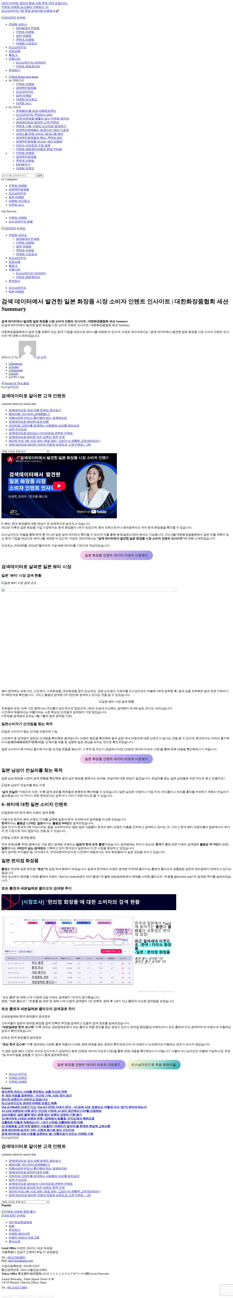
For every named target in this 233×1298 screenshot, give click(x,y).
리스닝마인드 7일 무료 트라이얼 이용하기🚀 (30, 10)
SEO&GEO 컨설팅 (28, 28)
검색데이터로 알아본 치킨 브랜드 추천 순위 (37, 437)
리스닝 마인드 (18, 1074)
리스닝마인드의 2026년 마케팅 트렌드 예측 (29, 1103)
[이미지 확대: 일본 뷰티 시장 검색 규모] (227, 586)
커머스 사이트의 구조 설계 (33, 145)
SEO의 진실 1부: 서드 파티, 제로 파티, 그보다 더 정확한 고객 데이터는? (54, 440)
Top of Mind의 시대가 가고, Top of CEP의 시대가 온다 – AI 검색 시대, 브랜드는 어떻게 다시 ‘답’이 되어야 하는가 (74, 1107)
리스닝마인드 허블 (21, 221)
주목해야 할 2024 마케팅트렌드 (36, 110)
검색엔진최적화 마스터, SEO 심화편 (39, 141)
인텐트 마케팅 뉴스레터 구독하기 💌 (25, 7)
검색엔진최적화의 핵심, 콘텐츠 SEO (39, 137)
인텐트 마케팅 (25, 32)
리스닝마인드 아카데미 (31, 62)
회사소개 (14, 1241)
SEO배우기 (23, 164)
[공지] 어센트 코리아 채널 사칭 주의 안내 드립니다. (34, 3)
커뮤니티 (14, 58)
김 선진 (41, 357)
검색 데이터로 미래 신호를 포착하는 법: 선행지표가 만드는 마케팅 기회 (47, 1133)
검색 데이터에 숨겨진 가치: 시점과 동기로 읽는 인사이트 (37, 1130)
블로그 (13, 55)
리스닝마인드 (17, 47)
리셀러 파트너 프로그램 (24, 1237)
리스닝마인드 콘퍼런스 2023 (34, 114)
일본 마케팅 (23, 35)
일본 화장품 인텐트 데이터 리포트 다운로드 (116, 555)
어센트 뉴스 (23, 103)
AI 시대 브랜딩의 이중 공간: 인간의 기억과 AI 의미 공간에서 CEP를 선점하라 (51, 1110)
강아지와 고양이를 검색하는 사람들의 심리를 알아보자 (44, 425)
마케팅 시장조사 (26, 43)
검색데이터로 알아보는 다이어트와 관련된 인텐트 (41, 433)
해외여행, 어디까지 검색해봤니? (29, 414)
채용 (12, 1226)
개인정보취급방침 (20, 1222)
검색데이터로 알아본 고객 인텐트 (37, 122)
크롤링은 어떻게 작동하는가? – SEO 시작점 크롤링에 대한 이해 (42, 1122)
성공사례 (14, 51)
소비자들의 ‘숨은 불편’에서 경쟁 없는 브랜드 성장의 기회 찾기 (41, 1114)
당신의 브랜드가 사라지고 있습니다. (24, 1099)
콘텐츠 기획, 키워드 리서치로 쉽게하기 (41, 126)
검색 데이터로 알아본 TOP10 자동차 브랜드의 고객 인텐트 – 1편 (50, 444)
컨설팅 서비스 (18, 24)
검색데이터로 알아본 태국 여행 (29, 421)
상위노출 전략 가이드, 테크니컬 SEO (39, 133)
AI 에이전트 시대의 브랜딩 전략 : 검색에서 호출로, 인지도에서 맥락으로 (47, 1118)
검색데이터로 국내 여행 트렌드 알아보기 (35, 410)
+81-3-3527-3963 (17, 1287)
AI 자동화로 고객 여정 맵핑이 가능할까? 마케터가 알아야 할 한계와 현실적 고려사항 (55, 1126)
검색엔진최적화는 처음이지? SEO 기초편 (42, 130)
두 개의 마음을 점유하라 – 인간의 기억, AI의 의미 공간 (36, 1095)
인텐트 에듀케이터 (28, 66)
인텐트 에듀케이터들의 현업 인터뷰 (39, 149)
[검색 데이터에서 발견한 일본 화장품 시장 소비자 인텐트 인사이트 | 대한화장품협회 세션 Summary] (15, 363)
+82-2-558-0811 (16, 1257)
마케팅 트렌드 (25, 168)
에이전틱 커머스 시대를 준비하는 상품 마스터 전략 (34, 1091)
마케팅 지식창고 (26, 99)
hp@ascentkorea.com (20, 1260)
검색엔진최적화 (26, 88)
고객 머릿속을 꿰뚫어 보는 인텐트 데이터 (42, 118)
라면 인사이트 (18, 429)
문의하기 (14, 70)
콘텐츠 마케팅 (25, 39)
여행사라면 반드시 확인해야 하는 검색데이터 (38, 417)
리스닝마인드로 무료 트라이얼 (153, 1064)
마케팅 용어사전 (19, 1233)
